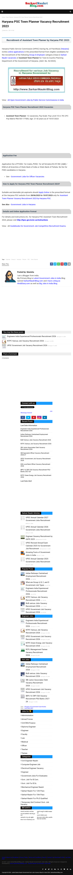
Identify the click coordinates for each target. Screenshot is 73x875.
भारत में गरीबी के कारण (42, 815)
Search (44, 857)
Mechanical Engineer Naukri (32, 787)
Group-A (13, 259)
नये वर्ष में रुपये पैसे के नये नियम (27, 811)
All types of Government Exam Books (35, 706)
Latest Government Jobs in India (47, 278)
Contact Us (50, 857)
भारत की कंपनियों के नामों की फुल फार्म (28, 814)
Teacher (24, 749)
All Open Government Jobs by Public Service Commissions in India (36, 100)
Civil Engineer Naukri (29, 761)
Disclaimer (16, 857)
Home (3, 857)
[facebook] (23, 417)
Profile (62, 857)
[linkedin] (44, 417)
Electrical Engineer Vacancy (32, 768)
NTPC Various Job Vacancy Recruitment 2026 (36, 444)
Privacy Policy (23, 857)
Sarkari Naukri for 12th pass (32, 791)
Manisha (5, 30)
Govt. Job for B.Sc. (29, 783)
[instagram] (39, 417)
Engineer (8, 259)
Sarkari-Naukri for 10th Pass (32, 795)
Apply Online (44, 192)
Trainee (24, 753)
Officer (24, 746)
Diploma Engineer (28, 727)
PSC (28, 259)
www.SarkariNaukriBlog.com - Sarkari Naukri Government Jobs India (30, 863)
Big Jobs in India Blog (48, 283)
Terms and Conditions (35, 857)
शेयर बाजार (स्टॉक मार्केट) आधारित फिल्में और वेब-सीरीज (44, 818)
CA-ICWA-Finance (28, 723)
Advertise (57, 857)
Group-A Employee (37, 55)
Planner (24, 259)
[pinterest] (33, 417)
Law (23, 738)
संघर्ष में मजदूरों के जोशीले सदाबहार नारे (44, 812)
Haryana (64, 49)
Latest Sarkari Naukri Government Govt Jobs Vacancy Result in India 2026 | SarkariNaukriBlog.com (37, 872)
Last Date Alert (28, 708)
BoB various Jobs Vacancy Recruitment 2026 (36, 440)
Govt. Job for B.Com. (30, 779)
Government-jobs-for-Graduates (34, 776)
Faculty (24, 734)
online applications (16, 52)
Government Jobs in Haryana (23, 204)
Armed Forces (27, 719)
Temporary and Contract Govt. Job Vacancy (35, 803)
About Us (9, 857)
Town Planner (34, 259)
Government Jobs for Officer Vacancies (27, 176)
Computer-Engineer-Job (30, 764)
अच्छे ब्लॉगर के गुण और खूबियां (27, 817)
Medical (24, 742)
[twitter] (28, 417)
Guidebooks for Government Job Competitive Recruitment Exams (38, 226)
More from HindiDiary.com (28, 819)
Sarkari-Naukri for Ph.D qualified (34, 798)
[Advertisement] (36, 137)
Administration (27, 715)
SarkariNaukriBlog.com (33, 281)
